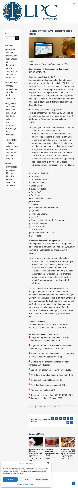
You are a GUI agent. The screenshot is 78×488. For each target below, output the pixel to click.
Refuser (25, 479)
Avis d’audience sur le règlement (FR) (48, 385)
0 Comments (57, 406)
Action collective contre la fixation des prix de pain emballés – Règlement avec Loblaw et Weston (68, 453)
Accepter (10, 479)
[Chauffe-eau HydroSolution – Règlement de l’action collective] (52, 438)
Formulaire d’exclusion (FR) (43, 390)
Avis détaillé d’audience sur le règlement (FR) (52, 375)
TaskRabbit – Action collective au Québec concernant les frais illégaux (12, 149)
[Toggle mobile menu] (74, 4)
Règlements (50, 406)
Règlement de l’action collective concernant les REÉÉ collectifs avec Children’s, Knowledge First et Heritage (36, 455)
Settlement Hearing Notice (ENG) (46, 380)
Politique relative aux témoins (25, 484)
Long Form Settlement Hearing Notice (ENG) (51, 370)
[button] (48, 463)
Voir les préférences (41, 479)
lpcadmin (32, 406)
